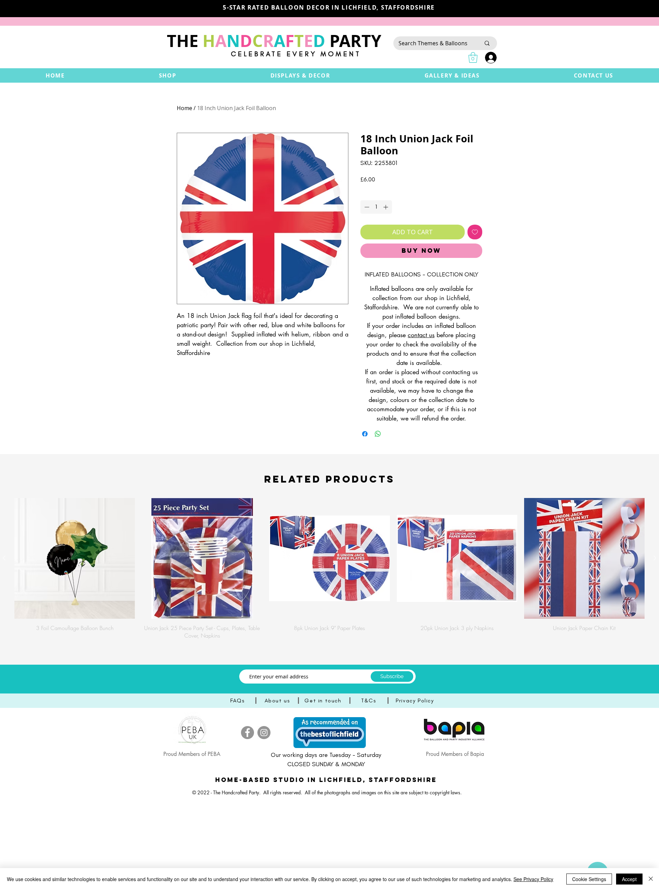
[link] (473, 57)
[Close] (651, 879)
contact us (421, 335)
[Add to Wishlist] (474, 232)
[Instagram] (263, 732)
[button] (167, 75)
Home (184, 108)
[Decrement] (366, 207)
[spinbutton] (376, 207)
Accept (629, 879)
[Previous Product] (4, 558)
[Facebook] (247, 732)
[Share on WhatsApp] (378, 434)
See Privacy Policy (533, 879)
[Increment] (386, 207)
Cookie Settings (589, 879)
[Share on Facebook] (365, 434)
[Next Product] (655, 558)
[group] (329, 569)
